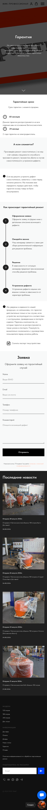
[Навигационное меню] (42, 4)
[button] (31, 3)
